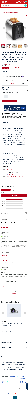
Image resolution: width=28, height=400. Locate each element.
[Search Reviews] (26, 213)
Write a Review (18, 67)
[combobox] (14, 5)
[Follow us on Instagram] (19, 393)
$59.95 (4, 321)
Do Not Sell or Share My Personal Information (13, 369)
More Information (7, 166)
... (5, 10)
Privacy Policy (22, 364)
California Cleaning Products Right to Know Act (13, 367)
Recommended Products (10, 302)
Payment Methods (14, 364)
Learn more (11, 119)
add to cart (10, 100)
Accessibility (20, 360)
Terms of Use (10, 366)
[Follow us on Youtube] (15, 393)
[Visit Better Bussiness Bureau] (14, 397)
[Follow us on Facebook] (8, 393)
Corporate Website (8, 360)
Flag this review (4, 255)
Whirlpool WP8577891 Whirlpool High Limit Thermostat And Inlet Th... (12, 324)
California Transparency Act (19, 362)
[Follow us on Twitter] (12, 393)
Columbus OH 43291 (9, 83)
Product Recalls (17, 366)
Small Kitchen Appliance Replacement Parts (10, 12)
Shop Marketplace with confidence (10, 113)
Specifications (6, 125)
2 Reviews (12, 67)
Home (3, 10)
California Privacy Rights (7, 362)
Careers (15, 360)
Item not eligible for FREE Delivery (10, 92)
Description (5, 122)
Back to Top (14, 293)
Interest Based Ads (6, 364)
